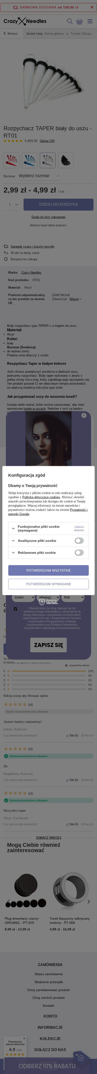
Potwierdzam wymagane (48, 584)
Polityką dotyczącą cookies (41, 497)
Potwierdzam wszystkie (48, 570)
